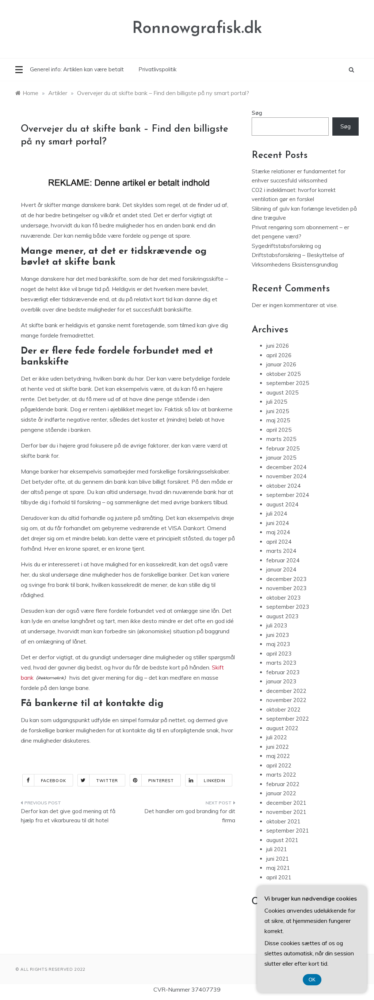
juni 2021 (277, 858)
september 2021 (287, 830)
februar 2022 (282, 784)
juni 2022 (277, 746)
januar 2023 (281, 681)
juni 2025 (277, 411)
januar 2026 (281, 364)
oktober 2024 (283, 485)
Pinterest (161, 780)
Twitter (107, 780)
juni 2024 (277, 523)
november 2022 (286, 700)
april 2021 (278, 877)
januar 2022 (281, 793)
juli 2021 (276, 849)
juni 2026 (277, 345)
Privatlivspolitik (157, 69)
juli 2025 (276, 401)
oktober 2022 (283, 709)
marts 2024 (281, 550)
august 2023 (282, 616)
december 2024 (286, 467)
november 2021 (286, 811)
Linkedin (214, 780)
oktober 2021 (283, 821)
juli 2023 (276, 625)
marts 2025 (281, 438)
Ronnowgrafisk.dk (197, 28)
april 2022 (278, 765)
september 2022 (287, 718)
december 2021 (286, 802)
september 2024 (287, 494)
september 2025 (287, 383)
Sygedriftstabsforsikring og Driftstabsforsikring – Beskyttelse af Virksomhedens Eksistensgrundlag (298, 255)
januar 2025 (281, 457)
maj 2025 (278, 420)
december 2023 (286, 579)
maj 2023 (278, 644)
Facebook (53, 780)
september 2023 (287, 606)
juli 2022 (276, 737)
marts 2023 (281, 662)
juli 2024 (276, 513)
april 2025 (278, 429)
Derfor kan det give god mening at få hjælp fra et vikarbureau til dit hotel (68, 816)
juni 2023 (277, 634)
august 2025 (282, 392)
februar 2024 (282, 560)
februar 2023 (282, 672)
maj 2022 (278, 755)
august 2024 (282, 504)
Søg (257, 112)
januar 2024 (281, 569)
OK (312, 979)
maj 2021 (278, 867)
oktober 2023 (283, 597)
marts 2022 (281, 774)
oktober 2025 (283, 373)
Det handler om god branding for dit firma (189, 816)
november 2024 (286, 476)
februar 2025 (282, 448)
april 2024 (278, 541)
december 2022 (286, 690)
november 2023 (286, 588)
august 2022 (282, 728)
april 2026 (278, 355)
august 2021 (282, 840)
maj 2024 (278, 532)
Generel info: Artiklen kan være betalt (77, 69)
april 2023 (278, 653)
